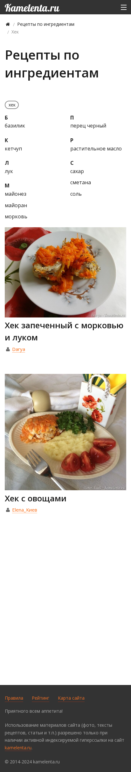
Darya (18, 349)
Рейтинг (40, 698)
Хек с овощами (35, 498)
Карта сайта (71, 698)
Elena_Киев (24, 509)
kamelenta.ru (18, 748)
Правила (14, 698)
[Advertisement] (65, 609)
